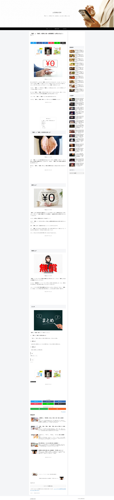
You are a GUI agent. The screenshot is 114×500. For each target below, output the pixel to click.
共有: (44, 126)
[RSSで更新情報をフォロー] (57, 409)
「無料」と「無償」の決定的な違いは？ (48, 120)
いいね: (44, 127)
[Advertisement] (48, 38)
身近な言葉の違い (33, 381)
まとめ (43, 124)
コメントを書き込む (48, 486)
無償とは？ (44, 123)
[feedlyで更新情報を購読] (39, 409)
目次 (47, 118)
